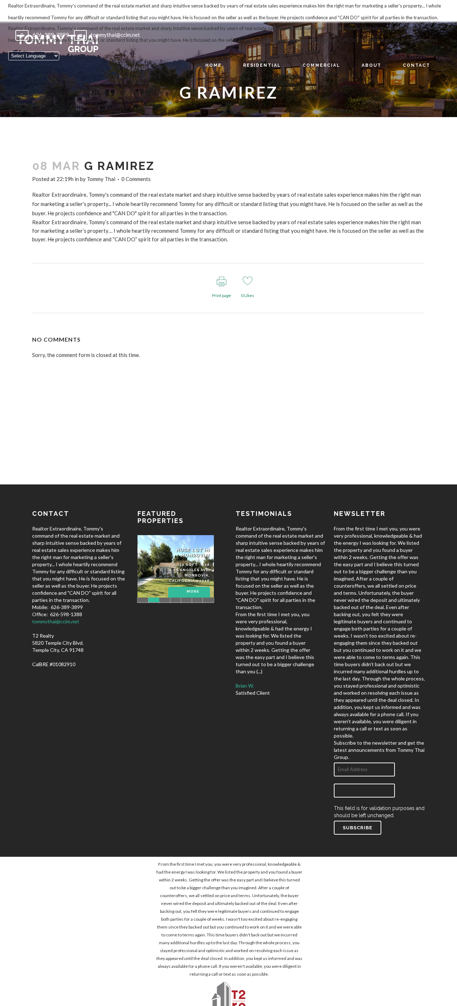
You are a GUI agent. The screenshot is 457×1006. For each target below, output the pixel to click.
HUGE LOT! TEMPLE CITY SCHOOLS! (143, 600)
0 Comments (136, 179)
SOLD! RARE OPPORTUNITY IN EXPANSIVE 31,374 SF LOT (175, 600)
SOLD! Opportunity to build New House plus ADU (164, 600)
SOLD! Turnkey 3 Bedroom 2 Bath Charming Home (186, 600)
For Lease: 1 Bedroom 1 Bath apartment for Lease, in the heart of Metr (208, 600)
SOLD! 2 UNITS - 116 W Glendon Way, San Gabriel (197, 600)
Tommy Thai (101, 179)
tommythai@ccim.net (55, 621)
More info (193, 595)
